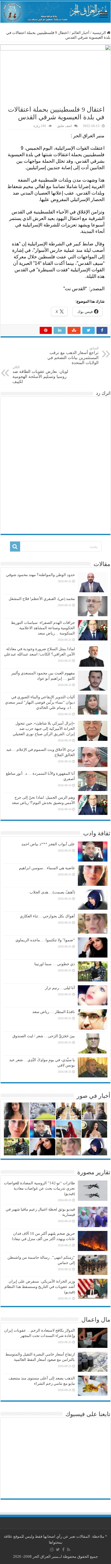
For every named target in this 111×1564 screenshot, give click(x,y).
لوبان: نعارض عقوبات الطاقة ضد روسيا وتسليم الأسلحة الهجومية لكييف (40, 374)
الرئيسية (99, 32)
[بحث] (15, 547)
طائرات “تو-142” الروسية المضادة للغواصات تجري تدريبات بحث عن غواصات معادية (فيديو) (39, 1188)
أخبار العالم (80, 32)
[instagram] (51, 1549)
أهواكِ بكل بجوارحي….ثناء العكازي (47, 916)
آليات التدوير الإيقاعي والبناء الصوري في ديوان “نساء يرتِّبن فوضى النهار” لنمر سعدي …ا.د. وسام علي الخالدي (40, 702)
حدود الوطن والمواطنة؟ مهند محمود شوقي (40, 575)
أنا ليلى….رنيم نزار (60, 988)
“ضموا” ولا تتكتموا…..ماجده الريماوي (45, 940)
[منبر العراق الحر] (55, 12)
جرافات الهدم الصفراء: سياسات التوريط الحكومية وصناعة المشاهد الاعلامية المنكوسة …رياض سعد (43, 627)
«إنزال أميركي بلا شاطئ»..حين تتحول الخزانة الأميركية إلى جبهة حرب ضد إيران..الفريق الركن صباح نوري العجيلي (44, 728)
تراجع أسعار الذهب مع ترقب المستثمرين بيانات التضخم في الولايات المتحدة (73, 355)
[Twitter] (57, 1549)
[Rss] (68, 1549)
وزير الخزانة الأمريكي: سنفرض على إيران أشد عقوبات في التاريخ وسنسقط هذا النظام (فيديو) (39, 1286)
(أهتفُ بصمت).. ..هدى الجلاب (52, 892)
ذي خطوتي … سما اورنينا (54, 964)
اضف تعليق (64, 126)
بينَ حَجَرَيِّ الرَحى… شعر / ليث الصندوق (43, 1036)
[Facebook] (63, 1549)
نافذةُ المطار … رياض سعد (53, 1011)
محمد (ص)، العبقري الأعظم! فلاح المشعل (42, 598)
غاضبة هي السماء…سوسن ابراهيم (47, 868)
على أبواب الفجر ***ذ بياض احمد (48, 844)
